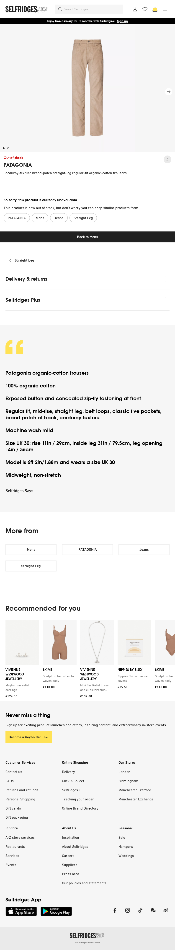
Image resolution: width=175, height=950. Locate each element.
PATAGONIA (18, 165)
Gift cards (13, 808)
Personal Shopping (20, 799)
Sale (121, 837)
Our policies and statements (84, 883)
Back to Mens (87, 237)
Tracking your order (78, 799)
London (124, 772)
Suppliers (69, 865)
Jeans (144, 549)
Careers (68, 856)
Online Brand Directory (80, 808)
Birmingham (128, 781)
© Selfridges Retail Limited (87, 942)
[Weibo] (166, 913)
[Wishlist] (144, 9)
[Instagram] (127, 913)
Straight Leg (24, 260)
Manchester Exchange (135, 799)
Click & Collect (73, 781)
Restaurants (15, 846)
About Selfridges (75, 846)
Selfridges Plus (22, 300)
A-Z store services (20, 837)
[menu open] (165, 9)
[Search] (60, 9)
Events (10, 865)
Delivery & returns (26, 279)
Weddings (126, 856)
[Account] (134, 9)
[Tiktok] (140, 913)
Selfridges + (71, 790)
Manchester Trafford (134, 790)
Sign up (122, 21)
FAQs (9, 781)
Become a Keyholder (25, 737)
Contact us (13, 772)
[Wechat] (153, 913)
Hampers (125, 846)
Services (12, 856)
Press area (70, 874)
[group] (87, 660)
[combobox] (92, 9)
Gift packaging (16, 817)
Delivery (68, 772)
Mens (31, 549)
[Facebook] (114, 913)
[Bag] (155, 9)
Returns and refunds (22, 790)
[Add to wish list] (167, 159)
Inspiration (70, 837)
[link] (21, 687)
